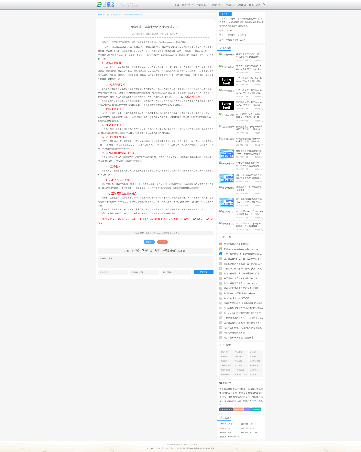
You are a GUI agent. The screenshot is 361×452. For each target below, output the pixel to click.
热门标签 (227, 345)
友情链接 (227, 383)
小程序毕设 (254, 370)
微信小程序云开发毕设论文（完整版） (248, 188)
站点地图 (178, 448)
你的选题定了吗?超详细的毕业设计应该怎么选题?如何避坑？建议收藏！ (249, 128)
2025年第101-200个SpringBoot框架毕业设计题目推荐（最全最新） (249, 213)
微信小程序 (254, 365)
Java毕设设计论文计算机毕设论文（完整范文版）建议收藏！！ (248, 116)
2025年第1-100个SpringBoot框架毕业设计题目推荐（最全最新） (249, 225)
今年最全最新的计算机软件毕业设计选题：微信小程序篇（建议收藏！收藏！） (248, 140)
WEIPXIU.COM (204, 448)
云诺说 (177, 445)
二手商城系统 (226, 365)
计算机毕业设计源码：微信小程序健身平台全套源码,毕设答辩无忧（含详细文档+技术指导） (249, 55)
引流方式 (109, 15)
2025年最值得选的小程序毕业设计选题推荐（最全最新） (249, 201)
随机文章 (227, 237)
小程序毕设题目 (241, 374)
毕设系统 (238, 361)
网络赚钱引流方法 (136, 55)
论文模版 (238, 356)
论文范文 (253, 356)
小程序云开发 (255, 361)
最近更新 (227, 47)
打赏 (163, 242)
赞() (150, 242)
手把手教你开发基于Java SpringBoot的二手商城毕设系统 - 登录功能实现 (249, 80)
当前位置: (102, 15)
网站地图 (186, 448)
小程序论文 (225, 356)
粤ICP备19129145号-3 (165, 448)
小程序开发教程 (226, 409)
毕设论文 (253, 352)
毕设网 (247, 409)
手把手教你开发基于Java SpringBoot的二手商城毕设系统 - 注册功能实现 (249, 104)
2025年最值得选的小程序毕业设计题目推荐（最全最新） (249, 176)
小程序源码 (225, 352)
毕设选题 (238, 365)
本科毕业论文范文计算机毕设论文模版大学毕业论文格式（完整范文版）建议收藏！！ (248, 68)
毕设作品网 (256, 409)
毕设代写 (253, 374)
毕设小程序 (239, 352)
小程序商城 (239, 370)
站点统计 (227, 418)
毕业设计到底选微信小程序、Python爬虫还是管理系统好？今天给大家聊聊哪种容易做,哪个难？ (248, 164)
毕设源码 (224, 361)
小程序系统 (225, 374)
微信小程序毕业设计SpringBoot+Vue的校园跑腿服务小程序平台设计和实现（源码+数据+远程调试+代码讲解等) (249, 152)
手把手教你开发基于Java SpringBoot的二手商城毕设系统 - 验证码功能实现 (249, 92)
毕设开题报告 (226, 370)
